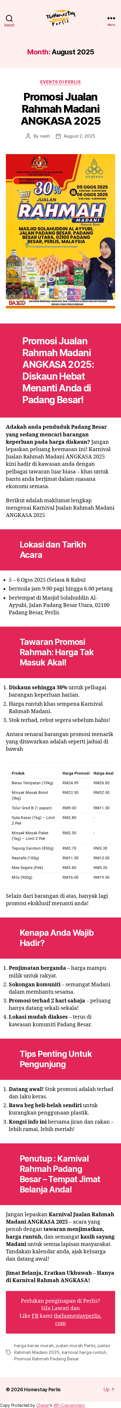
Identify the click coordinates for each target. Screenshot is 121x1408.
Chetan (42, 1405)
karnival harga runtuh (84, 1352)
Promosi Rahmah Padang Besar (46, 1359)
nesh (45, 136)
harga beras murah (34, 1345)
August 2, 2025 (79, 136)
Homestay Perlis (42, 1389)
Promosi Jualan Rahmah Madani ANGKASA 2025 (60, 108)
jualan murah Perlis (75, 1345)
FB (35, 1316)
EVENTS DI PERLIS (60, 81)
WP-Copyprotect (69, 1405)
